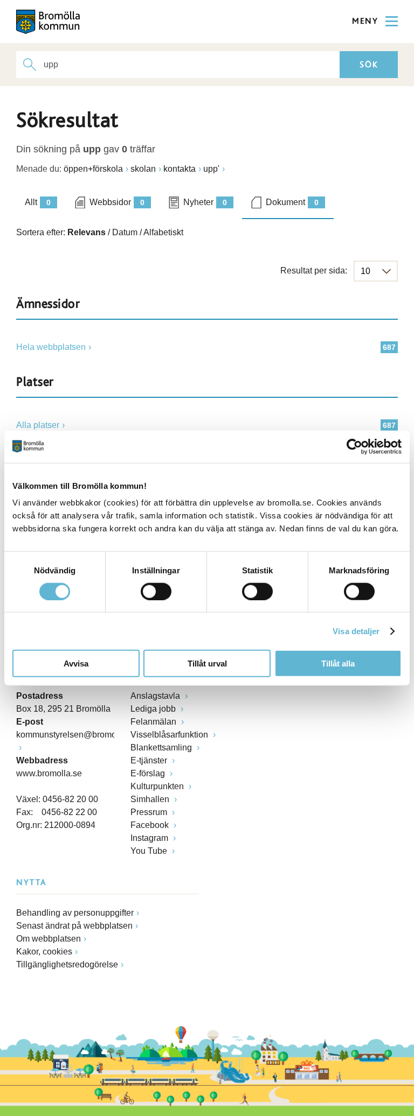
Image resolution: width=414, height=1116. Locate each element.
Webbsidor (116, 202)
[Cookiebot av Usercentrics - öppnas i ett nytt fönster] (354, 446)
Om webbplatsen (48, 938)
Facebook (150, 825)
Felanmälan (154, 721)
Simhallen (150, 799)
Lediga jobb (154, 708)
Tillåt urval (207, 663)
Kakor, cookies (44, 951)
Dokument (292, 202)
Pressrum (149, 812)
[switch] (156, 591)
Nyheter (205, 202)
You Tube (149, 850)
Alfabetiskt (163, 232)
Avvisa (76, 663)
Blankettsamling (162, 747)
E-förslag (148, 773)
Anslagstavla (156, 695)
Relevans (86, 232)
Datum (124, 232)
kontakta (179, 168)
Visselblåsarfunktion (170, 734)
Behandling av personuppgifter (75, 912)
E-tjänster (149, 760)
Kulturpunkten (158, 786)
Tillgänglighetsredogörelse (67, 964)
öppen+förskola (93, 168)
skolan (143, 168)
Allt (38, 202)
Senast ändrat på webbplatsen (74, 925)
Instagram (150, 838)
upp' (211, 168)
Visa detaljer (356, 630)
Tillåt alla (338, 663)
